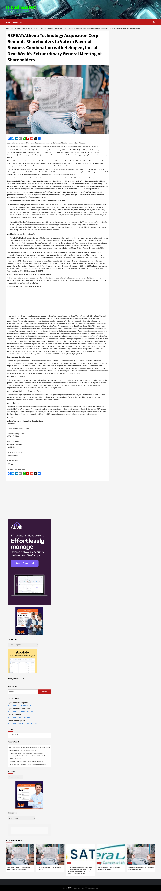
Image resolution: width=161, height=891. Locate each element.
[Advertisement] (105, 9)
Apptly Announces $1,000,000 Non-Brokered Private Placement (29, 747)
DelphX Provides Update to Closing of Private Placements (27, 764)
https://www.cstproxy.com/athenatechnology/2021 (82, 146)
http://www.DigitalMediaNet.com (20, 711)
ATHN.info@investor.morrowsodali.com (52, 266)
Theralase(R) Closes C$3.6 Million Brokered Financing (26, 761)
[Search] (154, 22)
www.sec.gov (20, 351)
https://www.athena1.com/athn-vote (73, 143)
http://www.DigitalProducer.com (20, 705)
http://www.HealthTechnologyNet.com (22, 723)
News (8, 863)
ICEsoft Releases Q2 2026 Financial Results (22, 750)
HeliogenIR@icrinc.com (16, 469)
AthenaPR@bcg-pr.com (16, 434)
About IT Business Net (14, 22)
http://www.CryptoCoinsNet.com (20, 717)
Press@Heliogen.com (15, 452)
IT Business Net (21, 7)
